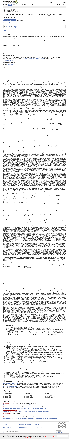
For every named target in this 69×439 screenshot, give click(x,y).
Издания (10, 4)
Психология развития (7, 403)
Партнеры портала (23, 423)
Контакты (37, 426)
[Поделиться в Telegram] (5, 30)
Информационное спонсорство (25, 424)
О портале (37, 423)
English (55, 0)
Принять (62, 436)
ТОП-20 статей (6, 423)
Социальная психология (8, 406)
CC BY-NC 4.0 (10, 64)
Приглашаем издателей (23, 426)
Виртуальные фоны (39, 427)
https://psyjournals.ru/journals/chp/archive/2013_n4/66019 (33, 58)
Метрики (23, 26)
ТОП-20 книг (5, 424)
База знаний (30, 4)
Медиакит (37, 424)
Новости (5, 4)
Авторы (15, 4)
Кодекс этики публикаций (40, 429)
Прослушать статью (10, 20)
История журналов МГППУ (8, 429)
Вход (65, 0)
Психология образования (17, 416)
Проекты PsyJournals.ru (7, 427)
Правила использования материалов (9, 432)
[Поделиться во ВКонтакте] (4, 30)
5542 (65, 20)
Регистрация (60, 0)
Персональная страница (24, 429)
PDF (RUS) (8, 26)
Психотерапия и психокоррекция (10, 410)
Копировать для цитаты (9, 60)
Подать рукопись (22, 4)
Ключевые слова (61, 4)
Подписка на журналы (23, 427)
